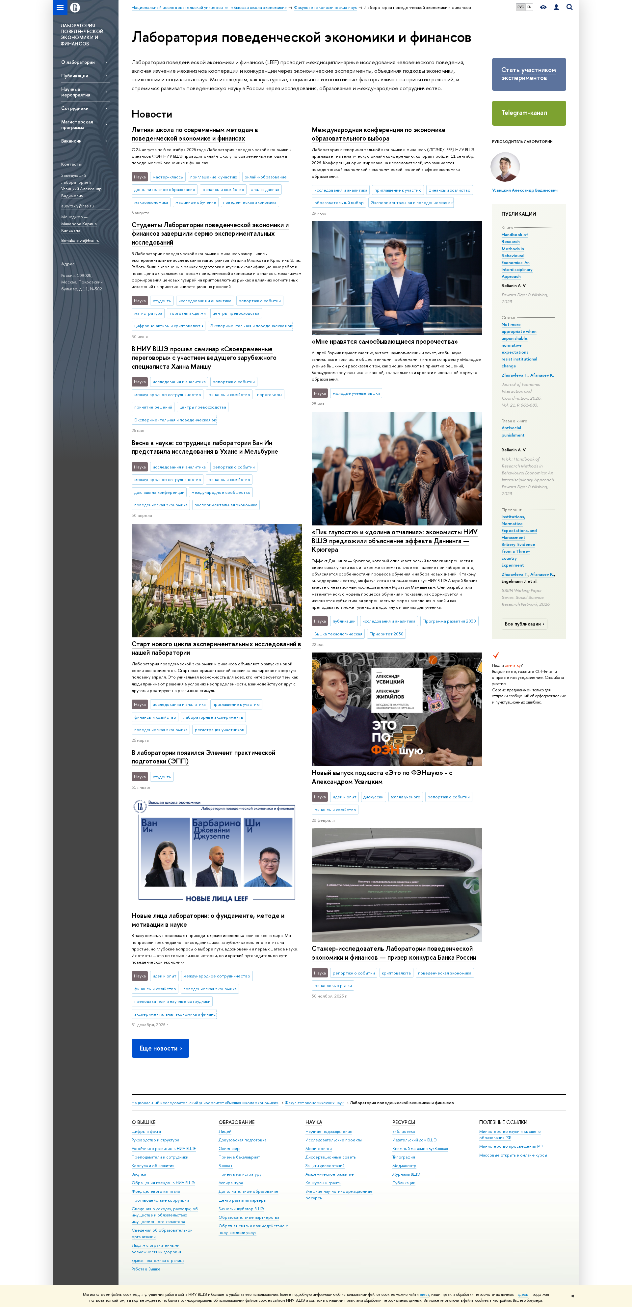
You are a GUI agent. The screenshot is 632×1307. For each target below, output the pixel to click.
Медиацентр (404, 1165)
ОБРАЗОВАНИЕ (236, 1122)
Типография (403, 1157)
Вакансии (71, 141)
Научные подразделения (328, 1131)
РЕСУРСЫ (403, 1122)
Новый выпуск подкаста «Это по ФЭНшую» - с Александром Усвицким (382, 777)
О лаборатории (78, 62)
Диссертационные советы (330, 1157)
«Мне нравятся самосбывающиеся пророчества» (385, 341)
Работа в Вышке (146, 1269)
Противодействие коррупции (160, 1200)
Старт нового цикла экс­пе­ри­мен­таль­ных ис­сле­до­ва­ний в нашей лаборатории (216, 648)
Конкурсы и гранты (323, 1183)
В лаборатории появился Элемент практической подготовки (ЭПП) (203, 757)
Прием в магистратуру (240, 1174)
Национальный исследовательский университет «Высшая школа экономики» (205, 1103)
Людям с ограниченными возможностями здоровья (156, 1248)
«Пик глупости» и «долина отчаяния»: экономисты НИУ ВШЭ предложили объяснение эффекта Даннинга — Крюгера (395, 540)
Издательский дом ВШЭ (414, 1140)
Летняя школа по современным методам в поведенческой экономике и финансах (195, 134)
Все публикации (523, 624)
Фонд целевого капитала (156, 1191)
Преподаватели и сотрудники (160, 1157)
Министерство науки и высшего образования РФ (510, 1135)
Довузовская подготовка (242, 1140)
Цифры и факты (146, 1131)
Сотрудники (75, 108)
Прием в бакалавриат (239, 1157)
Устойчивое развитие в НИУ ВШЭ (164, 1148)
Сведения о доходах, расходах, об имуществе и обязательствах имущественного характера (165, 1215)
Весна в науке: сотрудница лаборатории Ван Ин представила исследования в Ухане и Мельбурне (205, 447)
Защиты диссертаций (325, 1165)
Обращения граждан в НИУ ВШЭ (163, 1183)
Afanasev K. (542, 375)
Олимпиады (229, 1148)
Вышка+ (226, 1165)
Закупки (139, 1174)
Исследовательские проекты (333, 1140)
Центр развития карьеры (242, 1200)
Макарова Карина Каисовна (79, 227)
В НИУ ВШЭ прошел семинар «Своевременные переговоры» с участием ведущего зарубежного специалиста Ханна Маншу (204, 357)
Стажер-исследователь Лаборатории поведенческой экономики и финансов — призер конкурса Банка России (394, 953)
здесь (424, 1294)
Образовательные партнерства (249, 1217)
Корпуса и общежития (153, 1165)
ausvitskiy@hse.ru (77, 206)
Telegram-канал (524, 112)
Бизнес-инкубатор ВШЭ (241, 1209)
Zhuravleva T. (515, 375)
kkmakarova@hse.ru (80, 240)
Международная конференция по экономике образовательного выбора (378, 134)
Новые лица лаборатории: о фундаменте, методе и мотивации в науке (208, 920)
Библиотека (403, 1131)
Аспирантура (231, 1183)
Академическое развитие (329, 1174)
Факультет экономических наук (314, 1103)
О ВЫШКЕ (143, 1122)
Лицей (225, 1131)
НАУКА (313, 1122)
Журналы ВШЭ (406, 1174)
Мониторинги (318, 1148)
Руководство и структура (155, 1140)
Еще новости (158, 1048)
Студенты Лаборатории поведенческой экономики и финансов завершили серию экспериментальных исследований (210, 233)
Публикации (74, 75)
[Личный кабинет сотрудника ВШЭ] (556, 7)
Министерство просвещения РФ (511, 1146)
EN (529, 7)
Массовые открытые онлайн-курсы (513, 1155)
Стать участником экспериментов (528, 73)
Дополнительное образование (248, 1191)
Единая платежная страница (158, 1260)
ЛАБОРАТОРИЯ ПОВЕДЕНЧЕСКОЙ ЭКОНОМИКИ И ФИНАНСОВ (82, 34)
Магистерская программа (77, 124)
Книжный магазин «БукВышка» (420, 1148)
